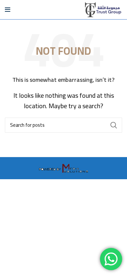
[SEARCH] (113, 125)
